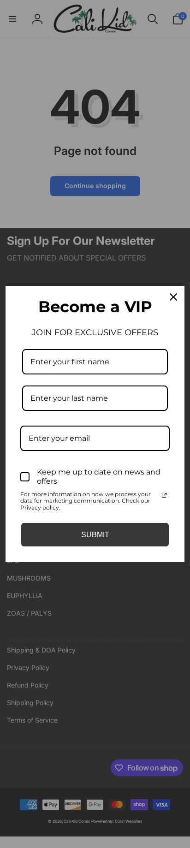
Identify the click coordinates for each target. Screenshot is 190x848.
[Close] (173, 297)
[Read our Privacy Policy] (164, 495)
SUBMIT (95, 535)
